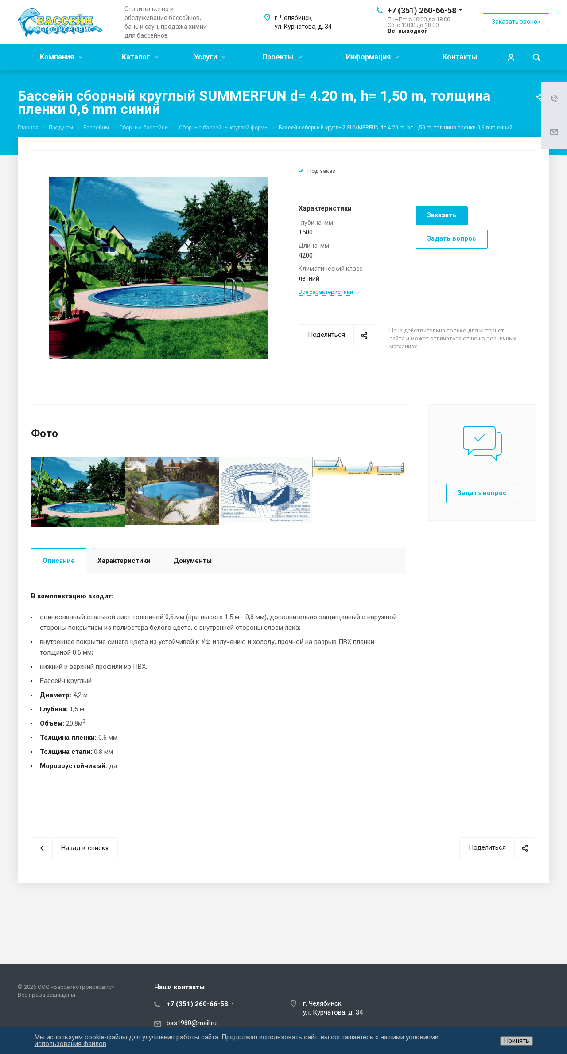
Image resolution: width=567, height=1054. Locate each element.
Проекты (278, 57)
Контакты (460, 57)
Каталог (137, 57)
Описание (59, 561)
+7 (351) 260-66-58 (421, 10)
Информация (369, 57)
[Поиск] (536, 57)
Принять (516, 1041)
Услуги (206, 57)
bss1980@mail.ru (192, 1023)
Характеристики (124, 561)
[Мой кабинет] (511, 57)
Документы (192, 561)
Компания (58, 57)
